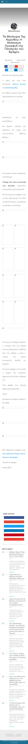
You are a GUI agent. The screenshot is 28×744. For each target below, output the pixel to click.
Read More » (12, 572)
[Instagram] (22, 1)
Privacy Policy (14, 742)
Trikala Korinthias (15, 62)
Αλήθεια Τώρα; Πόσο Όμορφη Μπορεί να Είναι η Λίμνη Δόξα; (17, 554)
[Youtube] (24, 1)
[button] (14, 5)
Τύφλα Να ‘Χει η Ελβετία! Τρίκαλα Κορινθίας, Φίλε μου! (16, 576)
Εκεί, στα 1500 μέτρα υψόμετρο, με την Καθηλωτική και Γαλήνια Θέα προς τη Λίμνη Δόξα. (17, 680)
